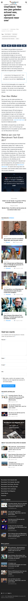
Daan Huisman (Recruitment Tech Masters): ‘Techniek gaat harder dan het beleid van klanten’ (13, 316)
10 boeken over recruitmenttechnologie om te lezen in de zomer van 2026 (16, 464)
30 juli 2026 (12, 451)
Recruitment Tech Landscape (8, 489)
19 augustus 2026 (19, 268)
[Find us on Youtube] (9, 593)
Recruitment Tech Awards (8, 38)
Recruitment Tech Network (13, 596)
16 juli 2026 (11, 575)
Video (17, 29)
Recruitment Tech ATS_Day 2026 (9, 486)
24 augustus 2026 (12, 522)
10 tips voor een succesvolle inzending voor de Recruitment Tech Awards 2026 (17, 527)
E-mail (3, 365)
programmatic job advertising (9, 36)
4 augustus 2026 (18, 320)
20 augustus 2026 (12, 530)
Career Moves (4, 493)
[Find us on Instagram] (7, 593)
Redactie (8, 242)
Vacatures (3, 495)
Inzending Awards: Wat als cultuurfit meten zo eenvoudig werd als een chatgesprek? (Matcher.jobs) (16, 398)
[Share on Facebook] (9, 46)
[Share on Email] (24, 46)
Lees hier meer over (19, 120)
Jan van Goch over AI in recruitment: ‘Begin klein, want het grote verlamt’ (14, 239)
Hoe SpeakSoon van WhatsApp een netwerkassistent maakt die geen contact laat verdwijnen (13, 290)
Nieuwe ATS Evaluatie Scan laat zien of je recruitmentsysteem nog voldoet (17, 572)
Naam (3, 358)
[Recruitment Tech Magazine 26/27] (14, 429)
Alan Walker (8, 34)
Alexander (8, 268)
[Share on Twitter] (14, 46)
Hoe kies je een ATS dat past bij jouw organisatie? (17, 413)
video (17, 38)
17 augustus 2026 (19, 294)
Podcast (6, 236)
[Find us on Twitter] (5, 593)
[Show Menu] (2, 2)
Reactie (3, 339)
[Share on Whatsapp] (19, 46)
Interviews (13, 29)
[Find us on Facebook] (3, 593)
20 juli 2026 (12, 467)
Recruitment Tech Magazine (8, 491)
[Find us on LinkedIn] (1, 593)
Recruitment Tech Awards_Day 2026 (10, 482)
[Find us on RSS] (10, 593)
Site (2, 371)
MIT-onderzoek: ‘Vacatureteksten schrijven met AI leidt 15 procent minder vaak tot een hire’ (17, 448)
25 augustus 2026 (18, 242)
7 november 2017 (5, 29)
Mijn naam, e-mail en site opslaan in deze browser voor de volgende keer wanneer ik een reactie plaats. (14, 379)
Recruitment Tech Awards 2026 (9, 480)
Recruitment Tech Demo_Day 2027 (10, 484)
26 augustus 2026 (12, 508)
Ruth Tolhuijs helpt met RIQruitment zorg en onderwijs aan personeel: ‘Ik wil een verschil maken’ (13, 264)
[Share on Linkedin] (3, 46)
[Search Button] (26, 2)
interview (14, 34)
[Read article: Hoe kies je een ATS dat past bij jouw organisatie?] (4, 414)
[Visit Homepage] (14, 2)
